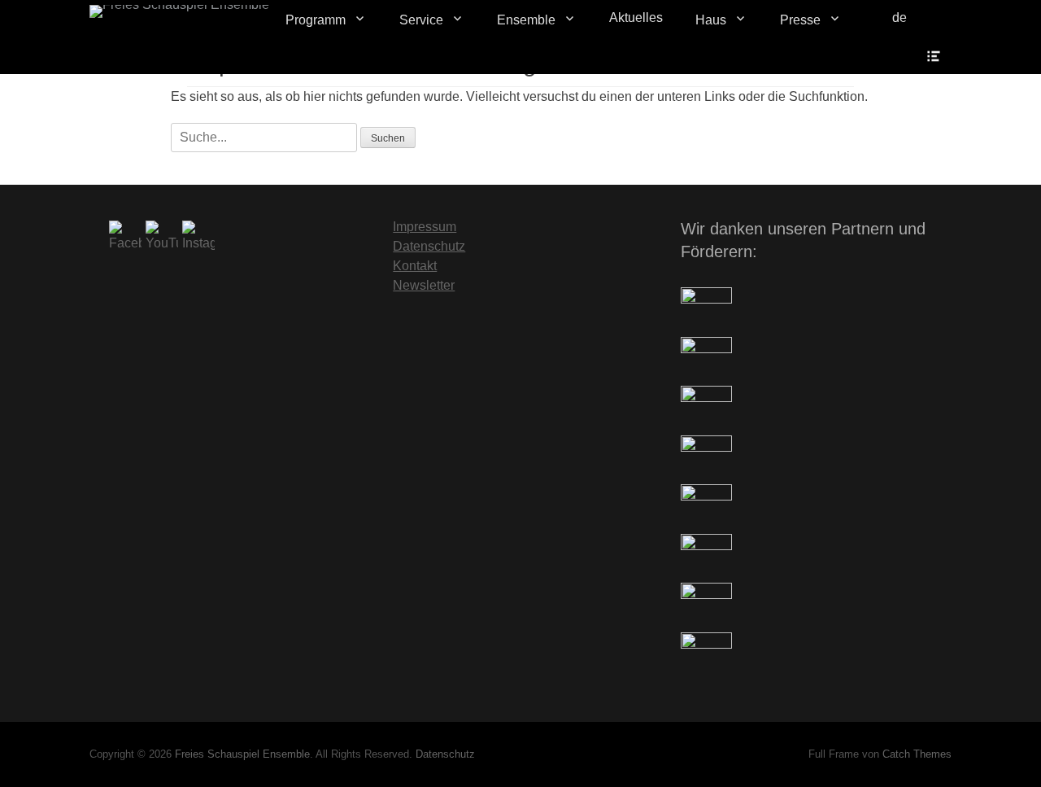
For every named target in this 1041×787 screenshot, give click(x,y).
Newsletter (424, 285)
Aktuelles (636, 17)
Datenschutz (429, 246)
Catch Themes (917, 754)
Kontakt (415, 266)
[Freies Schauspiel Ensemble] (179, 11)
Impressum (424, 227)
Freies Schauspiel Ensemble (242, 754)
